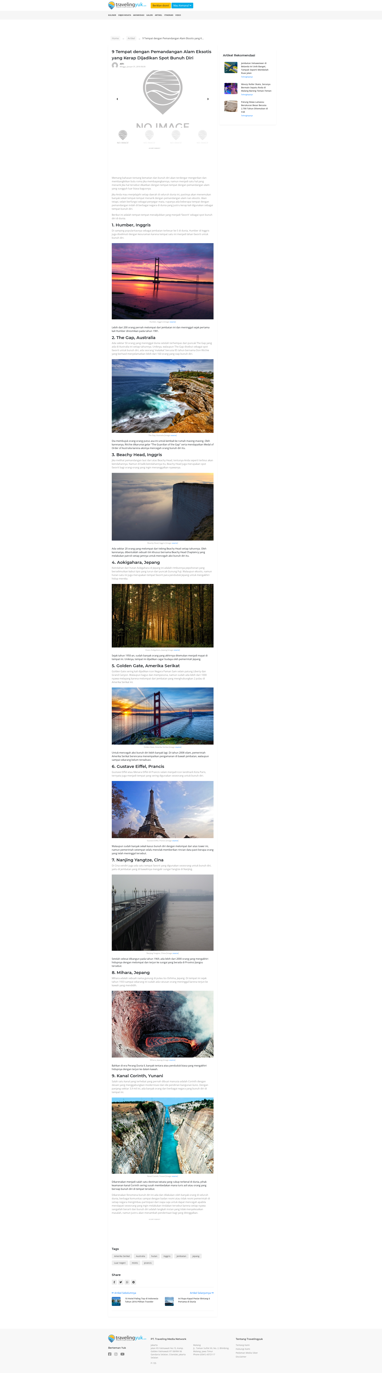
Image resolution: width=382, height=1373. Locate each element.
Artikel (158, 15)
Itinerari (168, 15)
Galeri (149, 15)
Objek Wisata (124, 15)
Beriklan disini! (161, 5)
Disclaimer (241, 1356)
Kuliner (112, 15)
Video (178, 15)
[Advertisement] (166, 162)
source (172, 322)
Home (115, 38)
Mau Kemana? (181, 5)
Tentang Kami (243, 1345)
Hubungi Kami (243, 1348)
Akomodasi (138, 15)
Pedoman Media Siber (247, 1352)
